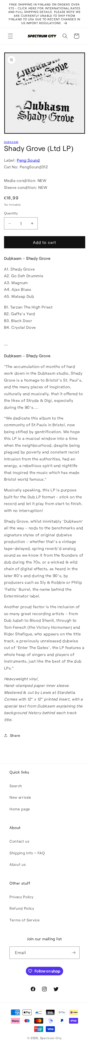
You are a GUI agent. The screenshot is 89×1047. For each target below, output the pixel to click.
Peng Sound (28, 160)
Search (15, 786)
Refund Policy (21, 908)
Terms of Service (24, 920)
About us (17, 864)
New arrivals (20, 797)
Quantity (11, 213)
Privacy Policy (21, 897)
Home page (19, 809)
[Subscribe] (73, 952)
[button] (10, 36)
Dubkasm (11, 141)
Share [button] (15, 735)
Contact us (19, 841)
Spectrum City (51, 1038)
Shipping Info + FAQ (27, 853)
